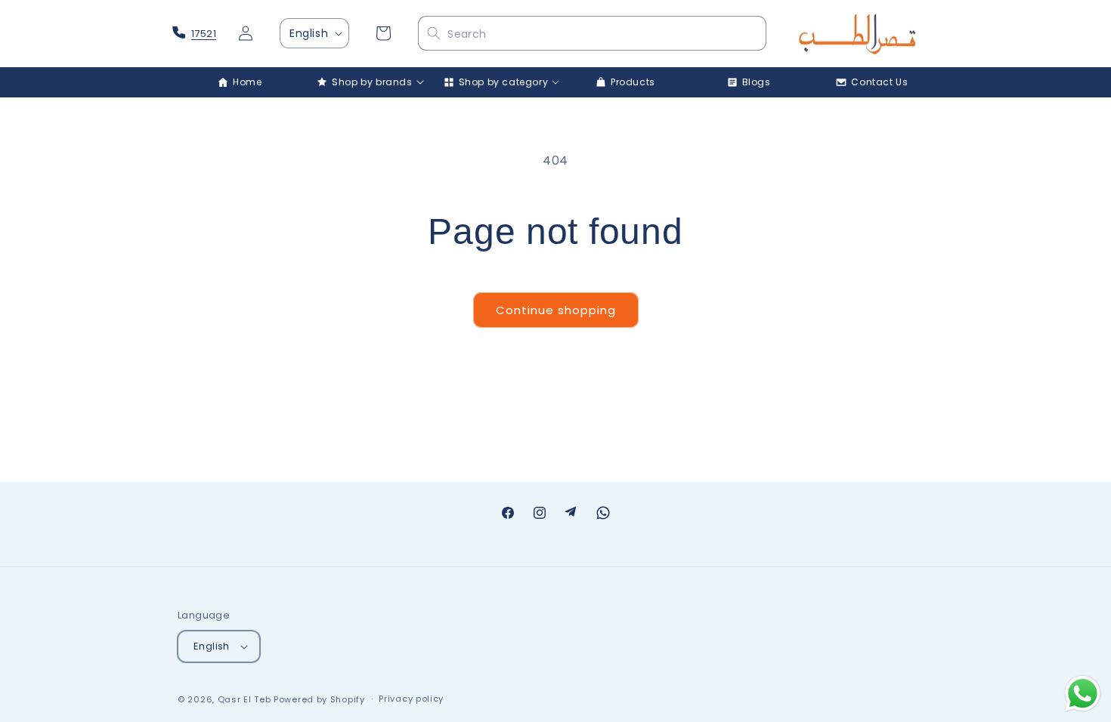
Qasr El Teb (244, 699)
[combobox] (592, 34)
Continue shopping (556, 310)
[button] (364, 82)
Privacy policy (411, 699)
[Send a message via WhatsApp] (1082, 693)
